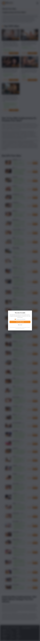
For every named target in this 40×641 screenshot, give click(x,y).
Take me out (20, 324)
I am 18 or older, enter (20, 321)
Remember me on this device (20, 319)
